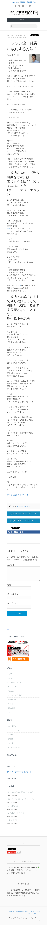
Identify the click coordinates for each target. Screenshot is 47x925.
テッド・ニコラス (13, 730)
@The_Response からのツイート (19, 772)
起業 (9, 228)
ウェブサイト (12, 603)
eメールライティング (14, 682)
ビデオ (10, 712)
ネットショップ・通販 (15, 695)
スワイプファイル (13, 687)
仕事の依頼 (11, 708)
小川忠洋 (10, 734)
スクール (15, 2)
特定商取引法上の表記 (22, 911)
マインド (10, 704)
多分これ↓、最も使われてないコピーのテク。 (22, 520)
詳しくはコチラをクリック (17, 495)
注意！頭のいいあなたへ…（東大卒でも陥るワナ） (23, 513)
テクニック (11, 691)
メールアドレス (14, 594)
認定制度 (22, 2)
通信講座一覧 (31, 2)
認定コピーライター (14, 747)
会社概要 (11, 911)
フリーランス (12, 699)
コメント (11, 565)
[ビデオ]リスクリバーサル (16, 813)
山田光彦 (23, 37)
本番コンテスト (12, 820)
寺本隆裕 (10, 739)
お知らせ (10, 678)
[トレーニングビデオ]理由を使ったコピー (21, 792)
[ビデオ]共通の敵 (13, 806)
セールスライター (23, 506)
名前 (9, 585)
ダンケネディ (12, 726)
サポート (36, 914)
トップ (10, 674)
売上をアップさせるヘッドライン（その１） (22, 799)
